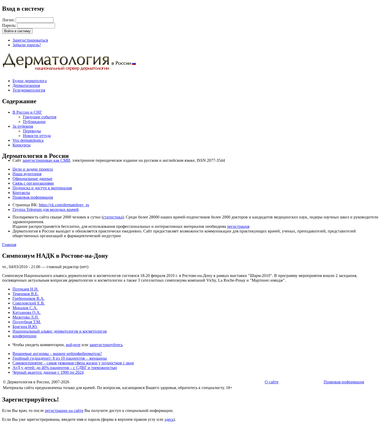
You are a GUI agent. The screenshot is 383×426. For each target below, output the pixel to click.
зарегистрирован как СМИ (46, 160)
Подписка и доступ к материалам (42, 188)
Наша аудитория (27, 174)
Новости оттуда (37, 135)
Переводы (32, 131)
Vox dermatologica (28, 140)
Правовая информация (33, 197)
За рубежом (23, 126)
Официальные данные (32, 178)
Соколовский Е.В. (29, 303)
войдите (73, 345)
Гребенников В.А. (29, 298)
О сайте (272, 382)
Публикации (34, 121)
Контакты (21, 192)
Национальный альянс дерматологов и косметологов (60, 331)
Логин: (9, 20)
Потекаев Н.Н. (26, 289)
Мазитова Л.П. (26, 317)
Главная (9, 244)
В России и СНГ (27, 112)
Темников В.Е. (26, 294)
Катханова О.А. (27, 312)
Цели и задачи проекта (33, 169)
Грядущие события (39, 117)
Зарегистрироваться (30, 40)
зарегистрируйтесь (106, 345)
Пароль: (9, 25)
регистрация (238, 226)
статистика (112, 217)
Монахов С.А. (25, 308)
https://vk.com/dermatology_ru (64, 205)
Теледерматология (29, 90)
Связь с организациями (33, 183)
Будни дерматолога (30, 81)
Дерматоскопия (26, 85)
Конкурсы (21, 145)
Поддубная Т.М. (27, 322)
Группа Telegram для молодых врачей (46, 209)
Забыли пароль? (27, 45)
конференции (24, 336)
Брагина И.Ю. (25, 326)
